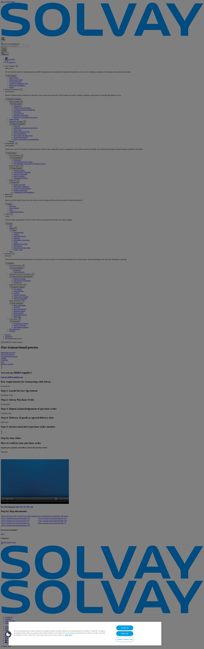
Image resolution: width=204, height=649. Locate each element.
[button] (8, 634)
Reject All (124, 633)
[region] (85, 634)
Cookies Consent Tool (124, 639)
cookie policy (69, 635)
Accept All (124, 628)
